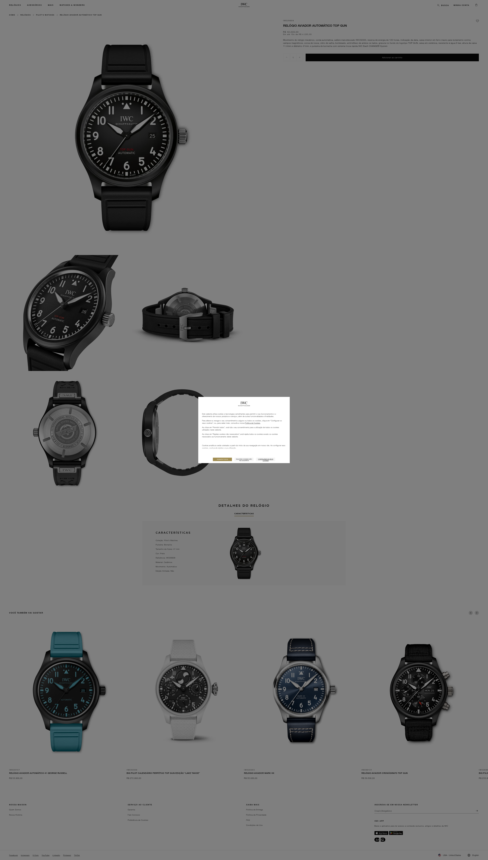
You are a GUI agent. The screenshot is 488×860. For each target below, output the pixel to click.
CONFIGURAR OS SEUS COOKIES (265, 459)
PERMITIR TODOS (222, 459)
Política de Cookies (252, 423)
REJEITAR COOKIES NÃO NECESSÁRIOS (244, 459)
